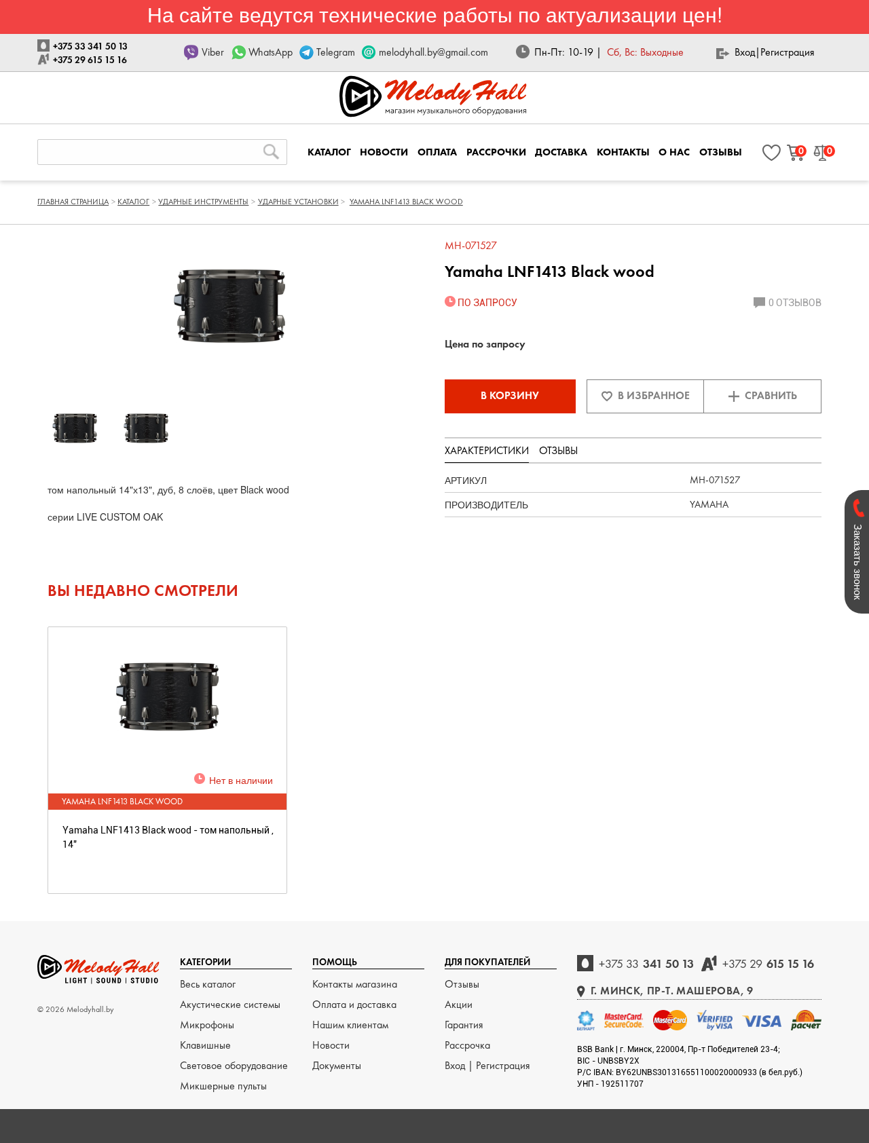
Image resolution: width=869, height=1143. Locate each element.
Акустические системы (230, 1004)
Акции (459, 1004)
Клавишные (205, 1045)
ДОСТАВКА (561, 152)
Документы (336, 1065)
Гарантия (464, 1024)
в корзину (510, 395)
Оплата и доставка (354, 1004)
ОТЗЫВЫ (720, 152)
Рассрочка (467, 1045)
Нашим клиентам (350, 1024)
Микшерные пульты (223, 1086)
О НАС (674, 152)
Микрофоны (207, 1024)
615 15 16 (768, 963)
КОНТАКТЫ (623, 152)
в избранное (654, 395)
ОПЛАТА (437, 152)
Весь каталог (208, 984)
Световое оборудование (234, 1065)
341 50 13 (646, 963)
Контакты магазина (354, 984)
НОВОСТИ (384, 152)
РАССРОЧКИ (496, 152)
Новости (331, 1045)
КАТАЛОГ (329, 152)
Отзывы (462, 984)
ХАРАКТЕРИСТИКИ (487, 450)
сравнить (771, 395)
